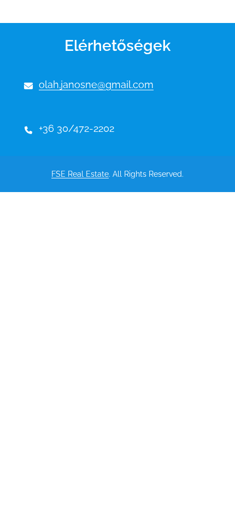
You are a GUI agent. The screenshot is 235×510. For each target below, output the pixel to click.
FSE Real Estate (80, 174)
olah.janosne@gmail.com (96, 84)
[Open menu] (42, 11)
